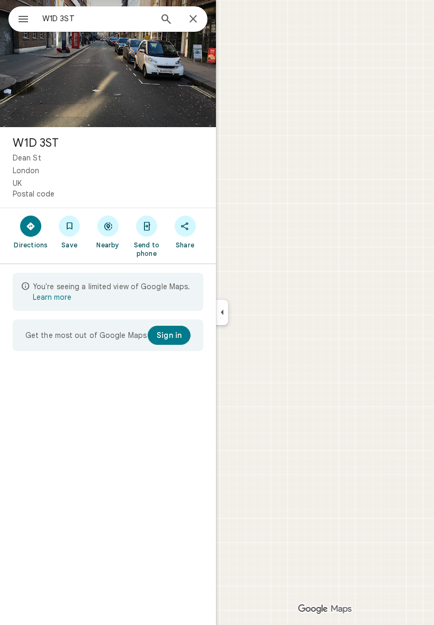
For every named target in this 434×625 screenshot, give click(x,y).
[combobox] (96, 18)
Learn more (52, 297)
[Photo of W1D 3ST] (108, 63)
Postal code (34, 194)
